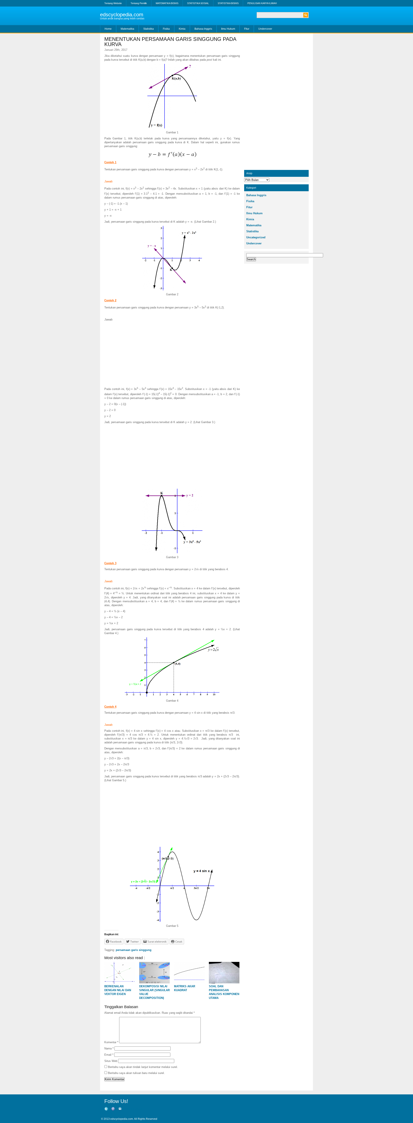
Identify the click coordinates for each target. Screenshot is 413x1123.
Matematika (127, 28)
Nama (109, 1048)
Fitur (246, 28)
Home (108, 28)
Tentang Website (113, 3)
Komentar (111, 1042)
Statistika (148, 28)
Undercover (265, 28)
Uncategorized (255, 237)
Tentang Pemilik (139, 3)
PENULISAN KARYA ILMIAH (262, 3)
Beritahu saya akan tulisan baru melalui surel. (136, 1073)
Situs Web (110, 1061)
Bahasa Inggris (203, 28)
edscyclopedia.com (121, 14)
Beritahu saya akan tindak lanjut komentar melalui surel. (143, 1067)
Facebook (137, 1109)
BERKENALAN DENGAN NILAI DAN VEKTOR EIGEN (117, 990)
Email (108, 1054)
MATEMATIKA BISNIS (167, 3)
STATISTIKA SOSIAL (198, 3)
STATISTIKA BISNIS (228, 3)
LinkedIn (107, 1112)
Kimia (182, 28)
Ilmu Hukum (228, 28)
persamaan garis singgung (133, 950)
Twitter (126, 1109)
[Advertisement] (172, 354)
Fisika (166, 28)
